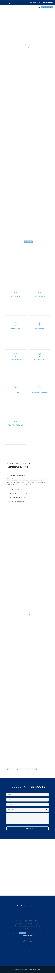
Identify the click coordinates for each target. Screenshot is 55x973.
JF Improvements (25, 969)
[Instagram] (27, 941)
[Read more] (16, 300)
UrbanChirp (37, 969)
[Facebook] (24, 941)
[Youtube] (31, 941)
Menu (39, 7)
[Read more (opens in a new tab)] (12, 3)
